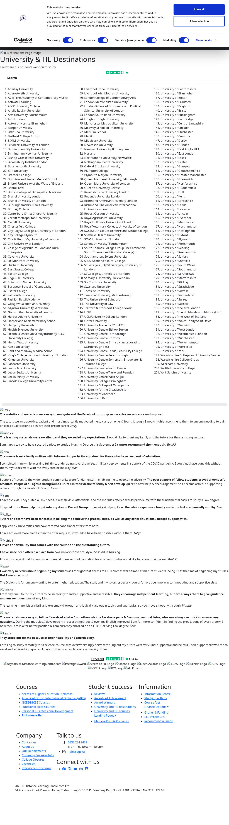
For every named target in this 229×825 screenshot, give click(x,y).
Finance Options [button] (155, 707)
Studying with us (155, 698)
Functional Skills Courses (38, 707)
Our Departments (34, 751)
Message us (77, 752)
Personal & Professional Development (47, 711)
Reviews (99, 694)
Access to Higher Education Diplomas (47, 694)
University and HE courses (112, 711)
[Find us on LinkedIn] (86, 769)
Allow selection (199, 21)
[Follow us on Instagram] (69, 769)
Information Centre (157, 694)
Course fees (152, 702)
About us (28, 747)
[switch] (103, 40)
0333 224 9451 (77, 742)
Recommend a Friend (158, 721)
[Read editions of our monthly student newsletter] (80, 769)
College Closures (33, 759)
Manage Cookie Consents (111, 721)
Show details (204, 40)
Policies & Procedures (36, 768)
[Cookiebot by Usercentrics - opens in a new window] (23, 40)
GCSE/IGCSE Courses (36, 702)
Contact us (29, 742)
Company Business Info (38, 755)
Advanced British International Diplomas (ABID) (54, 698)
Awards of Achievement (110, 698)
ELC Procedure (154, 717)
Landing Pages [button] (104, 715)
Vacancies (28, 764)
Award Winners (104, 702)
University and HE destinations (115, 707)
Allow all (199, 9)
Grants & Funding (156, 712)
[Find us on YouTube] (75, 769)
